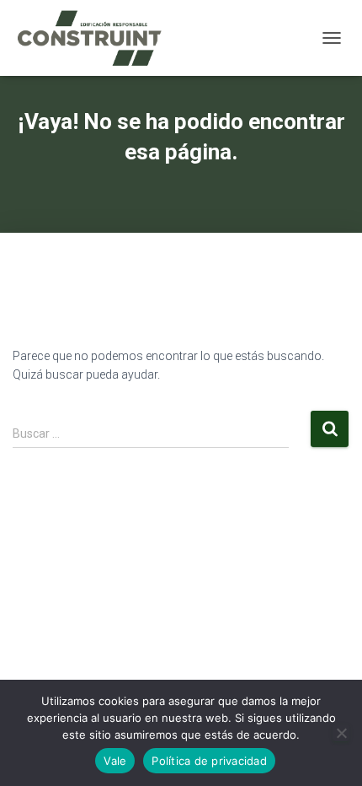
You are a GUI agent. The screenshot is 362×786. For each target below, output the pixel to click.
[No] (341, 732)
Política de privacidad (209, 760)
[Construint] (95, 37)
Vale (115, 760)
